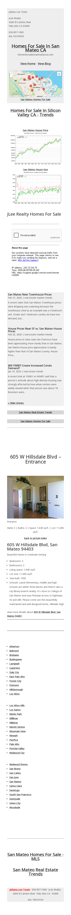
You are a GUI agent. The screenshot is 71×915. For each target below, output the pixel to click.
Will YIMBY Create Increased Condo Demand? (30, 367)
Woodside (14, 807)
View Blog (44, 63)
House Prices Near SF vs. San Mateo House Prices (35, 330)
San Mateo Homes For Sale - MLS (35, 856)
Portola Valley (16, 748)
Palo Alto (14, 744)
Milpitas (13, 722)
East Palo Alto (17, 676)
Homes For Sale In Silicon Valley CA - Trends (36, 112)
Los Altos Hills (17, 705)
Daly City (14, 672)
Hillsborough (16, 689)
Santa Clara (15, 785)
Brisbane (14, 655)
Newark (13, 735)
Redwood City (16, 752)
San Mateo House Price (35, 130)
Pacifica (13, 739)
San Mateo (15, 781)
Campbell (14, 663)
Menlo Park (15, 714)
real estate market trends (38, 297)
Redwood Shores (18, 764)
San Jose (14, 777)
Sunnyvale (14, 798)
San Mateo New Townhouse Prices (30, 294)
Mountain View (17, 731)
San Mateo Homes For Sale (35, 99)
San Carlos (15, 773)
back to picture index (35, 538)
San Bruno (15, 768)
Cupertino (14, 668)
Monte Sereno (17, 727)
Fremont (14, 685)
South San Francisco (20, 794)
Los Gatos (15, 709)
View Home (28, 63)
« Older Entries (16, 403)
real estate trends (33, 371)
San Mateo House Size (35, 169)
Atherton (14, 646)
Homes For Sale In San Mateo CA (35, 48)
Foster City (15, 680)
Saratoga (14, 790)
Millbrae (13, 718)
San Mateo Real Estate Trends (35, 412)
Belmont (14, 650)
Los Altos (14, 693)
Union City (14, 803)
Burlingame (15, 659)
